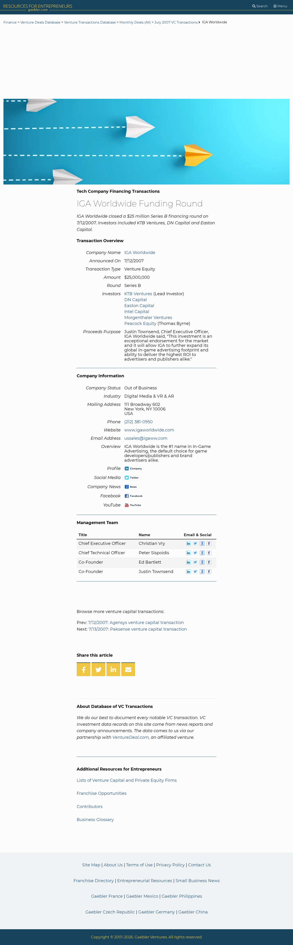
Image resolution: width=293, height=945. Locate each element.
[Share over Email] (128, 669)
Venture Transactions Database (90, 22)
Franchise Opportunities (102, 793)
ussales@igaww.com (145, 438)
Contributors (90, 806)
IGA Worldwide (139, 252)
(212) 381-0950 (138, 422)
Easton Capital (139, 305)
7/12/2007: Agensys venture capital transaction (136, 622)
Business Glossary (95, 819)
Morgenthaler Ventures (148, 317)
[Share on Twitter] (98, 669)
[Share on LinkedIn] (113, 669)
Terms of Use (139, 864)
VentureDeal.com (130, 737)
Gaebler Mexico (142, 896)
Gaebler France (107, 896)
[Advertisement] (146, 62)
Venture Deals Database (40, 22)
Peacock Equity (140, 323)
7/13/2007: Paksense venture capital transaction (138, 629)
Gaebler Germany (156, 912)
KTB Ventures (138, 293)
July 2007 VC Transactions (176, 22)
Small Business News (198, 880)
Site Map (91, 864)
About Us (113, 864)
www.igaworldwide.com (149, 430)
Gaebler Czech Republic (110, 912)
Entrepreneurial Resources (144, 880)
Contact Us (199, 864)
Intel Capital (136, 311)
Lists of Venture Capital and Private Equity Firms (127, 780)
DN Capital (135, 299)
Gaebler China (193, 912)
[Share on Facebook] (83, 669)
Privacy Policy (170, 864)
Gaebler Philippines (182, 896)
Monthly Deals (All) (135, 22)
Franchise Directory (93, 880)
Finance (10, 22)
